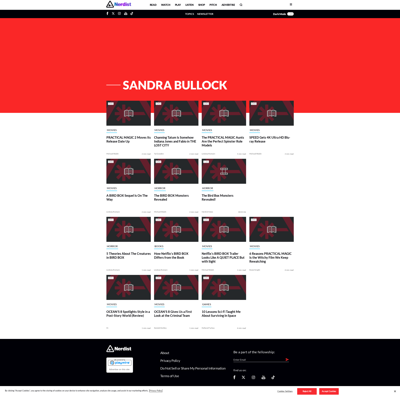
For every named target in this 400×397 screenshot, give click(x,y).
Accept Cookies (329, 391)
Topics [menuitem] (189, 13)
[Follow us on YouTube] (263, 378)
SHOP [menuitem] (201, 4)
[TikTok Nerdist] (132, 14)
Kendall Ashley (160, 328)
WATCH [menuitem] (165, 4)
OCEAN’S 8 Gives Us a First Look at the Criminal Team (173, 313)
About (164, 353)
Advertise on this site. (119, 369)
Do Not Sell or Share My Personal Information (193, 368)
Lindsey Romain (208, 154)
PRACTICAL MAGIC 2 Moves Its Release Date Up (128, 139)
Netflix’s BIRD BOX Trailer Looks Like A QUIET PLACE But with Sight (223, 257)
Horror (160, 188)
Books (159, 246)
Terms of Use (169, 376)
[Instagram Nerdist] (119, 14)
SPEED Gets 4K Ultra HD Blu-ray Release (269, 139)
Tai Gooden (159, 154)
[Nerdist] (118, 5)
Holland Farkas (208, 328)
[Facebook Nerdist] (108, 14)
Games (206, 304)
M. (107, 328)
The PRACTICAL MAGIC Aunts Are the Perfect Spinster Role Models (223, 141)
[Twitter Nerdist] (113, 14)
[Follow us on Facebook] (234, 378)
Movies (112, 130)
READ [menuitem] (153, 4)
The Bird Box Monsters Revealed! (217, 197)
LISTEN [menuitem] (189, 4)
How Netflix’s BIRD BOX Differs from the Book (171, 255)
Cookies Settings (285, 391)
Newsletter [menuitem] (205, 13)
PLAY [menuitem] (178, 4)
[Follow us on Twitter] (243, 378)
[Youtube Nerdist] (125, 14)
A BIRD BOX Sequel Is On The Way (127, 197)
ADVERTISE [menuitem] (228, 4)
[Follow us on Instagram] (253, 378)
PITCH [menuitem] (213, 4)
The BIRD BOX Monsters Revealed (171, 197)
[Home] (118, 351)
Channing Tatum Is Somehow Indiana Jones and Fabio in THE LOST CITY (175, 141)
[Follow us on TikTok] (273, 378)
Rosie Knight (254, 270)
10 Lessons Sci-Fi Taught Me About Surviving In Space (221, 313)
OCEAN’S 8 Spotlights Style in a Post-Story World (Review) (128, 313)
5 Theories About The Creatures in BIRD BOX (128, 255)
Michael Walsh (112, 154)
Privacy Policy (170, 360)
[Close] (395, 391)
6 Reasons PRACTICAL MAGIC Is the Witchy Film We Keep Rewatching (270, 257)
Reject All (307, 391)
